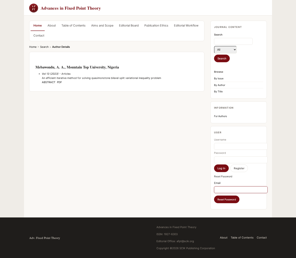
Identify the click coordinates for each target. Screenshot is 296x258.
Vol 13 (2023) (50, 73)
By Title (218, 91)
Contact (38, 35)
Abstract (48, 82)
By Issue (219, 78)
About (52, 25)
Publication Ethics (156, 25)
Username (220, 139)
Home (37, 25)
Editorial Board (129, 25)
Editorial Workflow (186, 25)
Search (44, 46)
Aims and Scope (102, 25)
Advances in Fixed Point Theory (66, 8)
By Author (219, 85)
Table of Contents (73, 25)
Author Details (61, 46)
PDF (59, 82)
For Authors (220, 116)
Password (220, 152)
